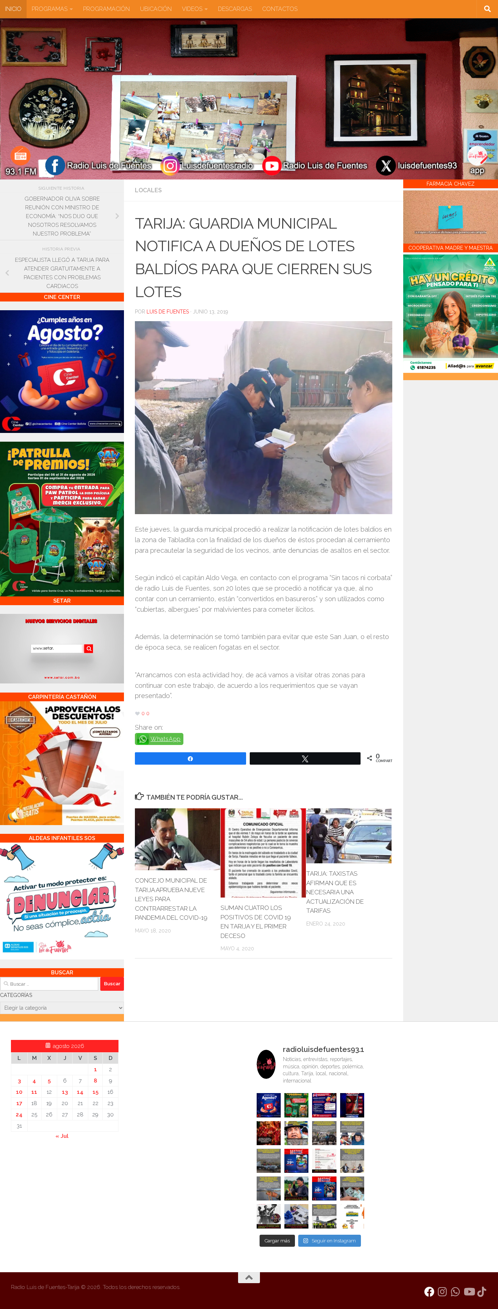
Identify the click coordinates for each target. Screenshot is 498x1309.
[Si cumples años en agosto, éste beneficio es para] (269, 1105)
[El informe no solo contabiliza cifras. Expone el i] (324, 1133)
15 (95, 1092)
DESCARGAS (235, 8)
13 (65, 1092)
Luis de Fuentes (168, 312)
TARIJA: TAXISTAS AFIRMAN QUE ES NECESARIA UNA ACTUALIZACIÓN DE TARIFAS (335, 892)
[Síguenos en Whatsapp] (456, 1292)
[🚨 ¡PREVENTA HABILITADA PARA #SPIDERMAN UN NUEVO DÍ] (352, 1105)
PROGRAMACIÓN (106, 8)
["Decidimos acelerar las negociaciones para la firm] (352, 1161)
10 (19, 1092)
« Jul (62, 1136)
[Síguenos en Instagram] (442, 1292)
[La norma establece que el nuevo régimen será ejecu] (352, 1188)
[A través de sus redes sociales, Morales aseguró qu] (296, 1188)
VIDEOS (192, 8)
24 (19, 1114)
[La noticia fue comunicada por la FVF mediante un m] (269, 1216)
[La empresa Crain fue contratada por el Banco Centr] (269, 1161)
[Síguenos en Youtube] (469, 1292)
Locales (148, 190)
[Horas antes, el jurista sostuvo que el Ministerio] (352, 1133)
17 (19, 1103)
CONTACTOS (279, 8)
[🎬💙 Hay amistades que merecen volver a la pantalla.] (324, 1105)
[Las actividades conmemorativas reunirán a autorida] (324, 1161)
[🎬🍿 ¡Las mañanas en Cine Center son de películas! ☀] (296, 1161)
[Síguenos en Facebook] (429, 1292)
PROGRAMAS (49, 8)
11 (34, 1092)
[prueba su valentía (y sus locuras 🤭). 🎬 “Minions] (352, 1216)
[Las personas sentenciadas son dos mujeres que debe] (269, 1188)
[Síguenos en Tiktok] (482, 1292)
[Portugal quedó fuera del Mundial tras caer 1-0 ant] (269, 1133)
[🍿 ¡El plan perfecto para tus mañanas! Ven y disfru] (324, 1188)
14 (80, 1092)
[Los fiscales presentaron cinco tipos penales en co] (296, 1133)
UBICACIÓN (156, 8)
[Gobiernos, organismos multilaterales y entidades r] (324, 1216)
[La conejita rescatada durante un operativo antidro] (296, 1216)
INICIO (13, 8)
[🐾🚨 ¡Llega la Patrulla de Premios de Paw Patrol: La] (296, 1105)
